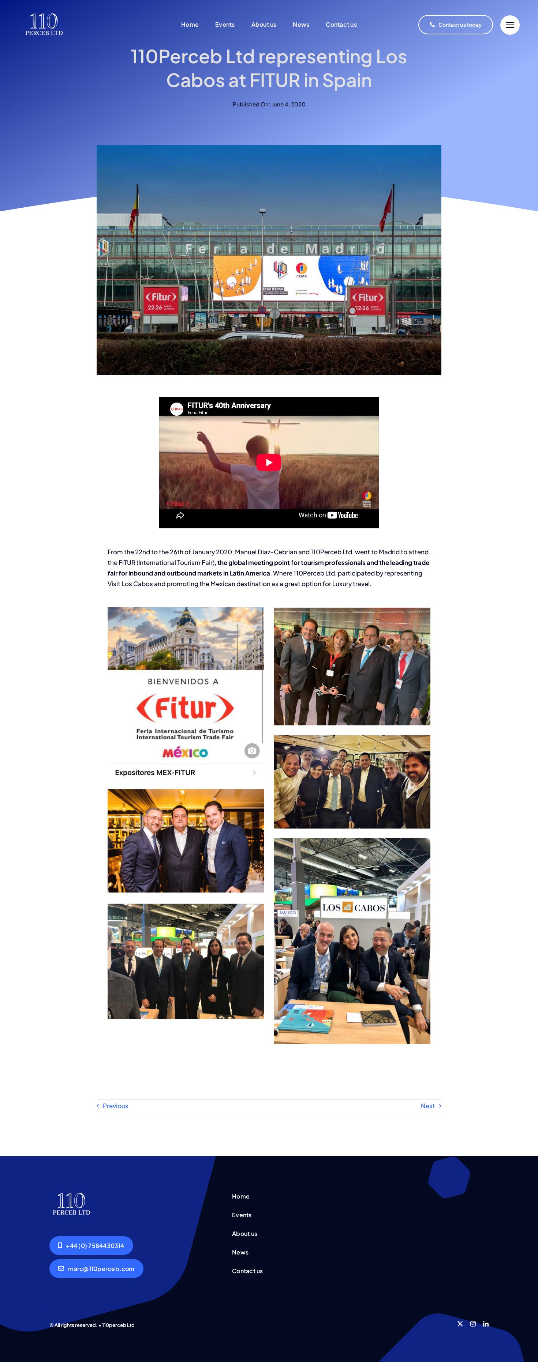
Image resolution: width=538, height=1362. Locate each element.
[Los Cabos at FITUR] (71, 1192)
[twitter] (460, 1324)
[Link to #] (510, 25)
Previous (115, 1106)
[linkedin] (486, 1324)
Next (428, 1106)
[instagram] (473, 1324)
